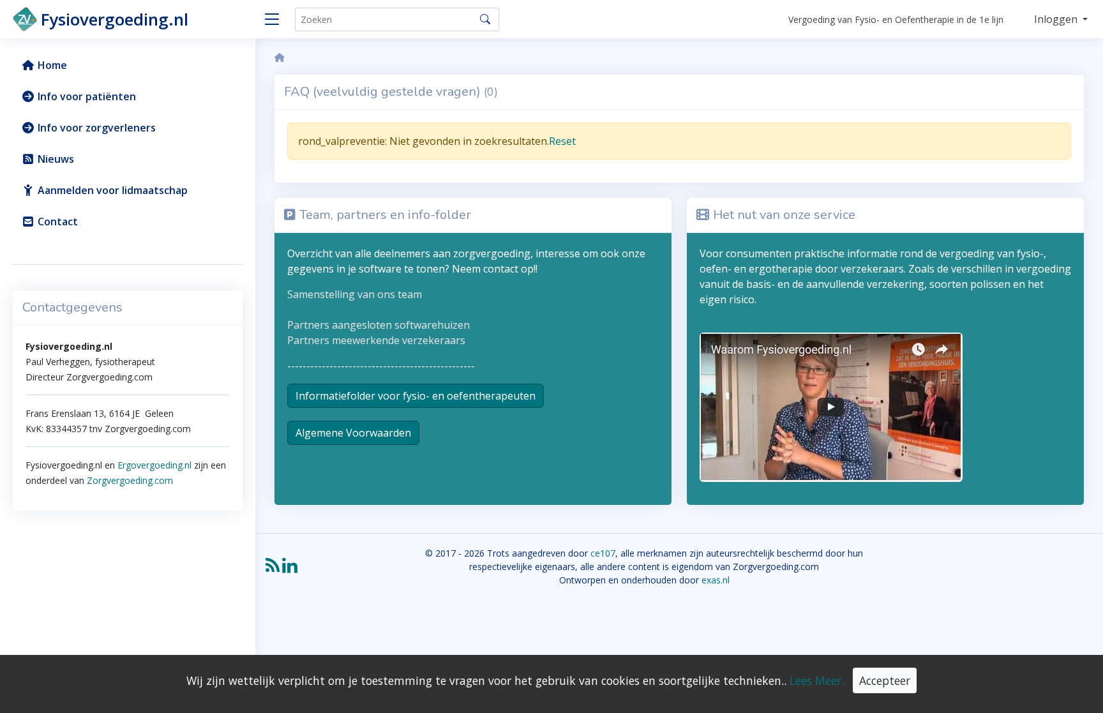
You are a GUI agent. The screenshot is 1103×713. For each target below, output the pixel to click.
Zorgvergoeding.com (128, 480)
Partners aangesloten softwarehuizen (378, 325)
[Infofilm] (831, 406)
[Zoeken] (485, 19)
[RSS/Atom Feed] (273, 570)
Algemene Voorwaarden (353, 433)
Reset (562, 141)
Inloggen (1057, 19)
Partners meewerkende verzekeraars (376, 340)
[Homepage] (279, 58)
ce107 (602, 553)
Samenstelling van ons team (354, 294)
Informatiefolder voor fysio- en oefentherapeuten (416, 396)
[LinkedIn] (289, 570)
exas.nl (716, 580)
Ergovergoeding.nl (154, 465)
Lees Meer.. (818, 680)
